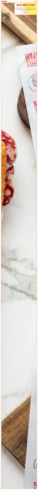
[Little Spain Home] (3, 1)
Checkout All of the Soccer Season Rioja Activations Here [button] (25, 19)
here (29, 15)
